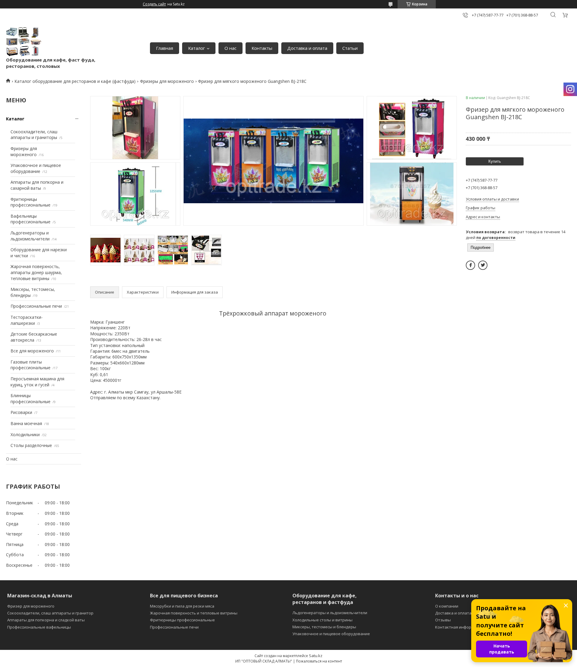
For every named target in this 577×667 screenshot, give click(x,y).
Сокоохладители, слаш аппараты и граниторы (34, 134)
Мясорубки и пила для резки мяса (182, 606)
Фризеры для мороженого (167, 81)
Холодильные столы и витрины (322, 620)
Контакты (262, 48)
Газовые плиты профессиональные (30, 365)
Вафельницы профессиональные (30, 219)
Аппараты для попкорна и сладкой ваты (46, 620)
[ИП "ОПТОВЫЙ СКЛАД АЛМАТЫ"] (24, 42)
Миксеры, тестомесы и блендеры (324, 626)
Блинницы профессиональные (30, 398)
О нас (230, 48)
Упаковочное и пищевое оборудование (36, 168)
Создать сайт (154, 4)
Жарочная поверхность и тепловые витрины (193, 613)
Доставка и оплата (307, 48)
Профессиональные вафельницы (39, 627)
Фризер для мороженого (30, 606)
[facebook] (470, 265)
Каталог (196, 48)
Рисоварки (21, 412)
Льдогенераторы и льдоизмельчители (30, 236)
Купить (494, 161)
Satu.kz (315, 655)
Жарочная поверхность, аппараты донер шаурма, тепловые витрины (36, 272)
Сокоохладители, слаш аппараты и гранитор (50, 613)
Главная (164, 48)
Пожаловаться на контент (319, 661)
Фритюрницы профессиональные (30, 202)
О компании (446, 606)
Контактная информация (459, 627)
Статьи (350, 48)
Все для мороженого (32, 351)
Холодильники (25, 434)
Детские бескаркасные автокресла (34, 337)
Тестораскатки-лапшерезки (27, 320)
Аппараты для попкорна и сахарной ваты (37, 185)
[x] (482, 265)
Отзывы (443, 620)
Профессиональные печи (36, 306)
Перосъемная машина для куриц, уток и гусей (37, 382)
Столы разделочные (31, 445)
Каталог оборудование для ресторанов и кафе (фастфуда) (75, 81)
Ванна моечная (26, 423)
